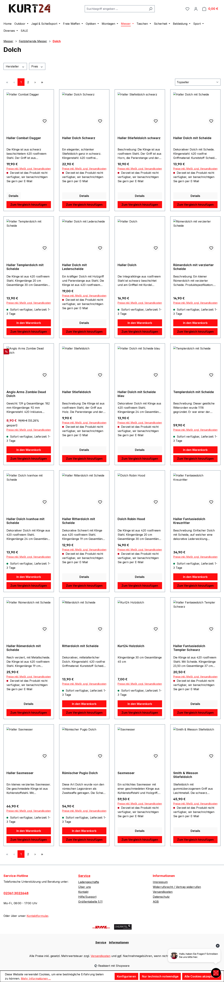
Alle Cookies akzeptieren (201, 976)
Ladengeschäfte (88, 882)
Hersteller (13, 66)
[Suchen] (150, 8)
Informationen (119, 942)
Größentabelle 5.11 (90, 901)
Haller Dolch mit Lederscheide (74, 267)
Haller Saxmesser (19, 773)
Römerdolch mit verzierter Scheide (193, 267)
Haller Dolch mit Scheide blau (137, 394)
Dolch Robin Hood (131, 519)
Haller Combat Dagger (23, 138)
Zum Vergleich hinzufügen (28, 204)
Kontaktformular (37, 916)
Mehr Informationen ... (36, 978)
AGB (156, 901)
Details (13, 196)
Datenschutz (161, 896)
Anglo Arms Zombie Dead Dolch (26, 394)
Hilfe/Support (87, 896)
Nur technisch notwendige (160, 976)
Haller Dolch (127, 265)
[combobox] (116, 8)
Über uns (84, 887)
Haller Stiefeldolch (76, 392)
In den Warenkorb (28, 323)
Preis (35, 66)
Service (84, 876)
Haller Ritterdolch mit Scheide (78, 521)
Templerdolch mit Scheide (193, 392)
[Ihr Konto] (196, 8)
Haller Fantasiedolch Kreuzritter (189, 521)
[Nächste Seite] (34, 82)
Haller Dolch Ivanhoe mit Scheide (25, 521)
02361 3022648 (16, 893)
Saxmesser (126, 773)
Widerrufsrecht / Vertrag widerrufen (177, 887)
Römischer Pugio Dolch (80, 773)
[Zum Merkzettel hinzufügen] (44, 121)
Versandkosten (163, 892)
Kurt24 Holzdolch (131, 646)
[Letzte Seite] (42, 82)
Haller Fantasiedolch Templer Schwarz (189, 648)
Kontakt (83, 892)
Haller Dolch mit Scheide (192, 138)
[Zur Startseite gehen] (30, 8)
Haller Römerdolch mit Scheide (23, 648)
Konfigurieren (126, 976)
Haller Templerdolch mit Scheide (25, 267)
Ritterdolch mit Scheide (80, 646)
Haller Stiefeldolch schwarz (139, 138)
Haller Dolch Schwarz (78, 138)
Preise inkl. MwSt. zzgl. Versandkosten (28, 168)
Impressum (160, 882)
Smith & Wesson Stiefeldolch (185, 775)
